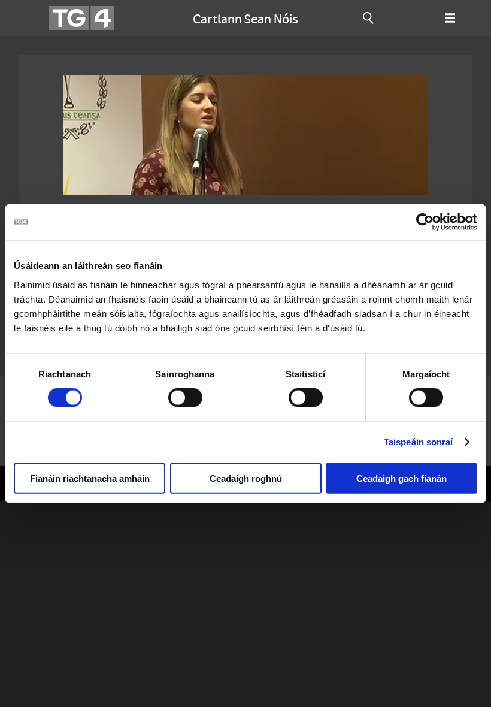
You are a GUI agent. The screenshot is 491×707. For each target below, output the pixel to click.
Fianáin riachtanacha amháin (90, 478)
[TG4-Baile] (81, 18)
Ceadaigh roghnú (246, 478)
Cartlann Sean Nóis (245, 18)
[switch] (185, 397)
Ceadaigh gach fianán (401, 478)
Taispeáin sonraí (418, 442)
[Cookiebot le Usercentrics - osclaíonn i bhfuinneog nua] (424, 222)
